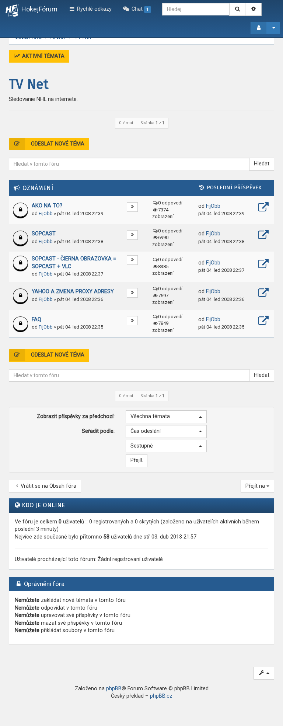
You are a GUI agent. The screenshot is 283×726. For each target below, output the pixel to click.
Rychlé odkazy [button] (94, 9)
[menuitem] (137, 9)
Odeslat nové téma (56, 144)
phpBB (114, 688)
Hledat (261, 164)
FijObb (46, 213)
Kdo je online (43, 505)
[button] (166, 416)
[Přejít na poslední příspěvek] (263, 208)
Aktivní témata (42, 56)
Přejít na (255, 486)
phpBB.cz (161, 696)
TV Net (29, 84)
